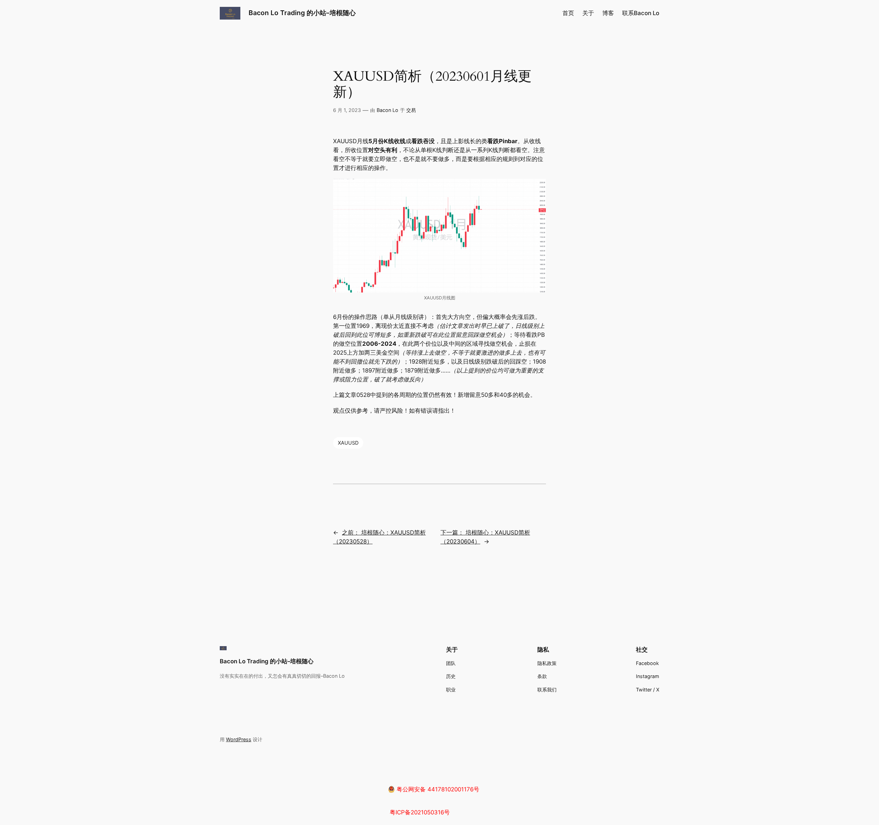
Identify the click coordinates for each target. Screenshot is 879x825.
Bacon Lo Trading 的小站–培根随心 (302, 13)
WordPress (238, 739)
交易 (411, 110)
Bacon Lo (387, 110)
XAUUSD (348, 443)
